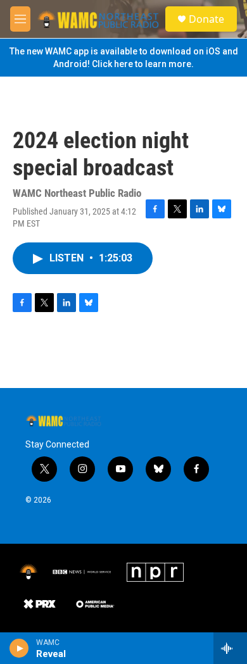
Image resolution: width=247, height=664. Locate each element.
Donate (206, 19)
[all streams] (230, 648)
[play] (19, 648)
